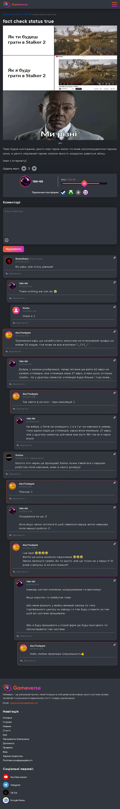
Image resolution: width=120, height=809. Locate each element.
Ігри (5, 734)
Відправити (13, 249)
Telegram (15, 785)
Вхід (5, 751)
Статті (7, 730)
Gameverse (8, 14)
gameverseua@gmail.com (24, 703)
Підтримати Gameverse (16, 739)
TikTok (13, 792)
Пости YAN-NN (24, 14)
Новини (7, 726)
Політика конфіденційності (17, 760)
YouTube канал (18, 777)
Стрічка (7, 722)
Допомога (8, 743)
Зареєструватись (13, 756)
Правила (8, 747)
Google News (17, 800)
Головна (7, 717)
